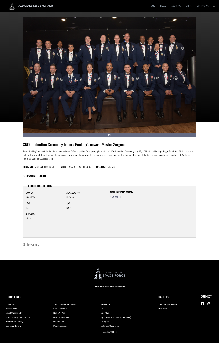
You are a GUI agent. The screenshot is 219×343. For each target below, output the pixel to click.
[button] (4, 6)
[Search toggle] (214, 6)
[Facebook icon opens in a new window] (202, 304)
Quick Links (13, 296)
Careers (163, 296)
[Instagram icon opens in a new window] (209, 304)
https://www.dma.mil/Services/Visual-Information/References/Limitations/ (139, 213)
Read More (115, 197)
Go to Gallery (31, 244)
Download (30, 176)
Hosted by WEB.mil (109, 332)
